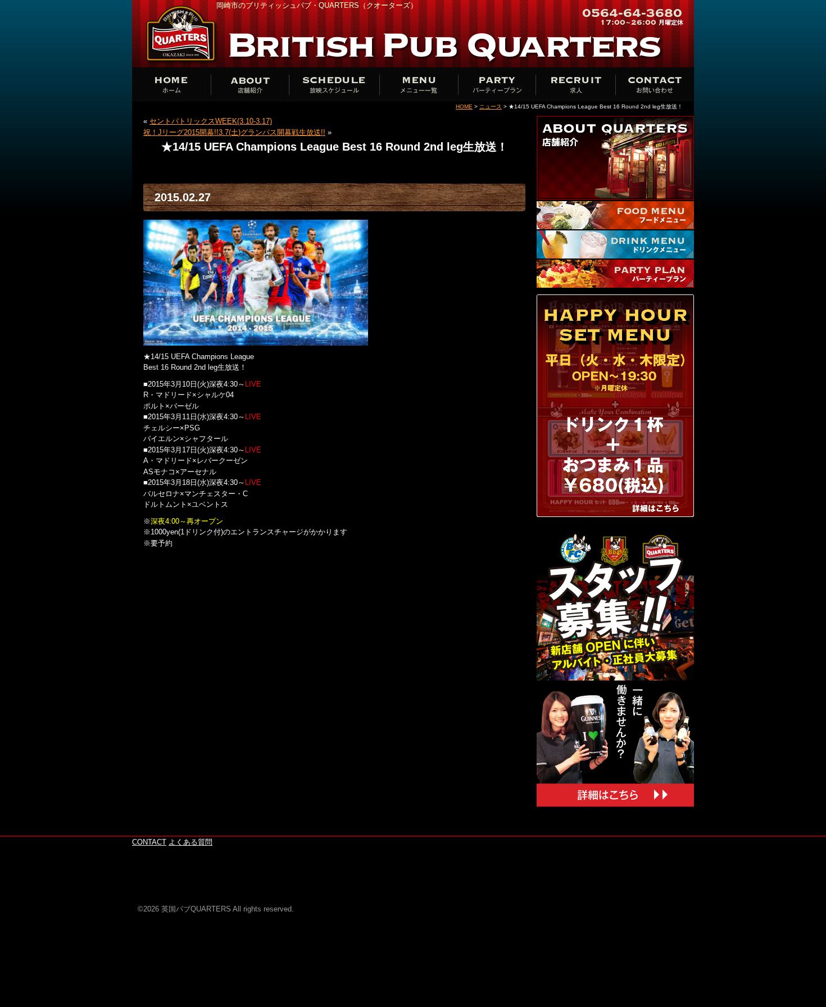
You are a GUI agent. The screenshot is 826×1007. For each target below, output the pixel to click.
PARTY (497, 84)
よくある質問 (190, 842)
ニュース (490, 106)
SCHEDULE (334, 84)
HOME (464, 106)
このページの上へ (660, 830)
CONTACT (654, 84)
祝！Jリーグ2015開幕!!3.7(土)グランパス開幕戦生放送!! (234, 132)
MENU (418, 84)
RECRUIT (576, 84)
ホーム (171, 84)
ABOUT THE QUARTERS (250, 84)
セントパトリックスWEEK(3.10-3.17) (210, 121)
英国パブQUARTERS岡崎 (182, 33)
